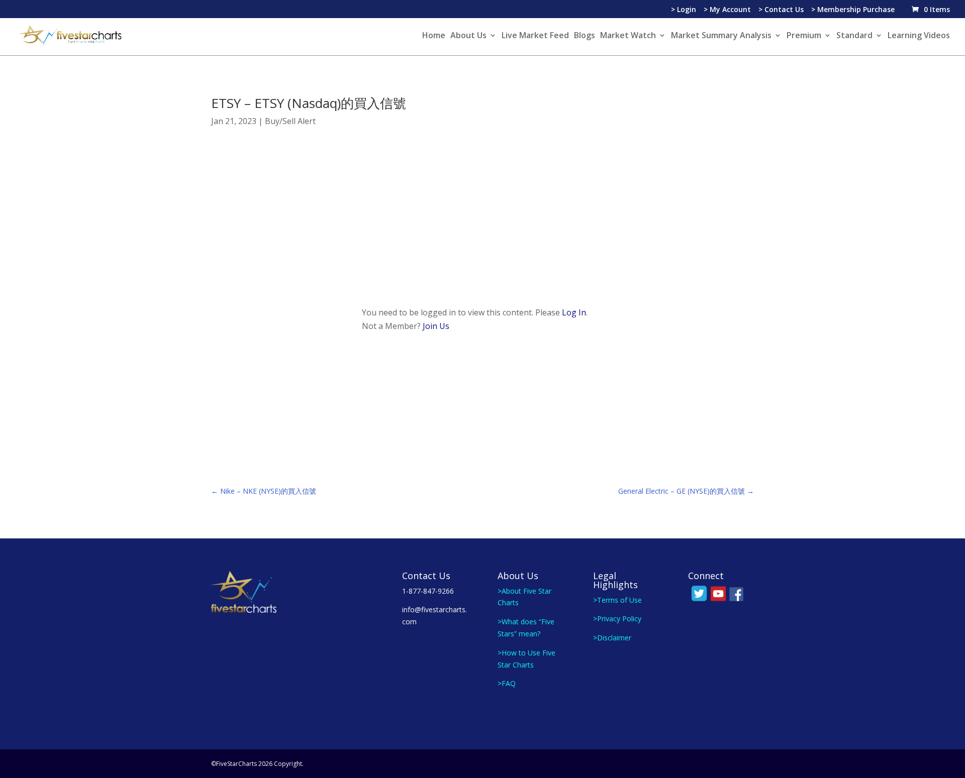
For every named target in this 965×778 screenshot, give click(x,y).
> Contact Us (781, 10)
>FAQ (507, 683)
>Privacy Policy (617, 618)
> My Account (727, 10)
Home (433, 36)
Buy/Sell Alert (290, 121)
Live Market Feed (535, 36)
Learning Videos (919, 36)
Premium (804, 36)
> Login (683, 10)
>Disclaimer (612, 637)
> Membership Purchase (853, 10)
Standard (854, 36)
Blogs (584, 36)
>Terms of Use (617, 600)
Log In (574, 312)
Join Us (436, 325)
